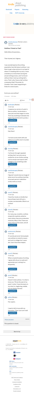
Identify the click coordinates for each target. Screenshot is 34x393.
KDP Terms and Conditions (17, 377)
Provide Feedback (17, 390)
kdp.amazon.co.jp (17, 388)
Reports (17, 9)
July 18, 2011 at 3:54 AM (14, 45)
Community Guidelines (17, 381)
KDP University (19, 13)
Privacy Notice (17, 379)
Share (23, 100)
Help (11, 13)
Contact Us (17, 386)
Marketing (25, 9)
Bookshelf (9, 9)
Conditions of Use (17, 384)
